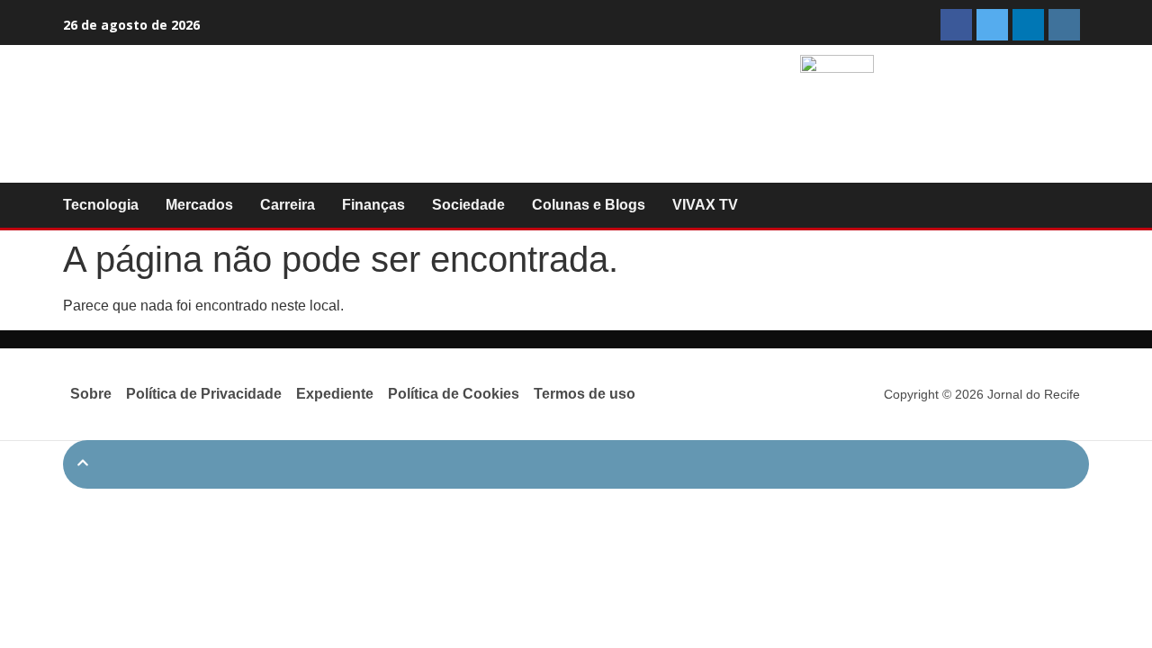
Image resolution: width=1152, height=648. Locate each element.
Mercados (199, 204)
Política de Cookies (453, 393)
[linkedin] (1028, 24)
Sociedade (468, 204)
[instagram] (1064, 24)
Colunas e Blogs (588, 204)
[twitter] (992, 24)
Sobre (91, 393)
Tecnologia (101, 204)
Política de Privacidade (204, 393)
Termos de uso (584, 393)
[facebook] (956, 24)
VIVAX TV (705, 204)
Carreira (287, 204)
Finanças (373, 204)
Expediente (335, 393)
